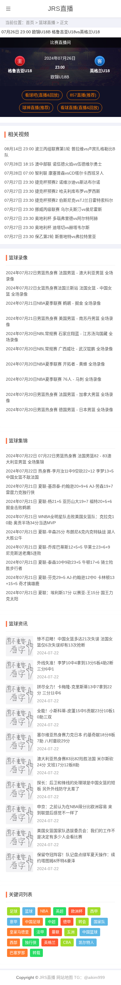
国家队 (99, 922)
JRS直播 (60, 8)
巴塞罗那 (17, 953)
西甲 (94, 911)
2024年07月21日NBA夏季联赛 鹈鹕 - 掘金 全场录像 (53, 303)
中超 (52, 922)
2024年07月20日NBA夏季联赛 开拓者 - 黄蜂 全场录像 (55, 364)
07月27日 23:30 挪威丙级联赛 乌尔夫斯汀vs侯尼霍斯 (53, 209)
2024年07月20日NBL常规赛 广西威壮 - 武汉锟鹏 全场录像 (59, 348)
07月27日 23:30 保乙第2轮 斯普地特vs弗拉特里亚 (50, 236)
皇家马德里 (19, 932)
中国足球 (32, 922)
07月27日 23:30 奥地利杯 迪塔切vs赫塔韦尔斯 (47, 227)
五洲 (71, 932)
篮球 (29, 911)
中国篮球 (90, 932)
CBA (67, 942)
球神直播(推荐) (36, 107)
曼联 (55, 932)
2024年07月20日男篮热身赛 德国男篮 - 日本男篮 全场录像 (59, 409)
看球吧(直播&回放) (42, 95)
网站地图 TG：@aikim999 (80, 977)
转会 (82, 922)
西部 (13, 942)
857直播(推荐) (83, 95)
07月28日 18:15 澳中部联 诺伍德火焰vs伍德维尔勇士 (53, 164)
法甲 (40, 932)
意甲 (13, 922)
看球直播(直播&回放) (79, 107)
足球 (13, 911)
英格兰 (50, 942)
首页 (30, 22)
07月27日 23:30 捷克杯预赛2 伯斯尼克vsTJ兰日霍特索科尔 (58, 200)
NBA (44, 911)
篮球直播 (47, 22)
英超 (59, 911)
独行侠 (30, 942)
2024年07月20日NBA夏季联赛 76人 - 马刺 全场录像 (53, 379)
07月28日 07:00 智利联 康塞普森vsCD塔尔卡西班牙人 (54, 173)
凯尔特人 (86, 942)
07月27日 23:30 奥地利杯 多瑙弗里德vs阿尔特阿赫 (51, 218)
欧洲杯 (77, 911)
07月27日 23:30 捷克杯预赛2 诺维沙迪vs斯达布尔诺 (52, 182)
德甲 (67, 922)
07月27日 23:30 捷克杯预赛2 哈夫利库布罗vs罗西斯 (52, 191)
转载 (36, 953)
